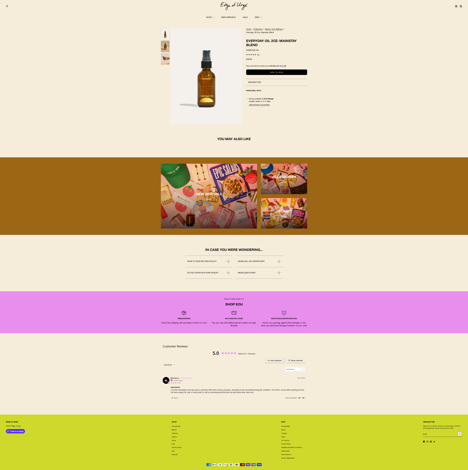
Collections (258, 29)
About (283, 430)
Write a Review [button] (297, 360)
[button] (299, 398)
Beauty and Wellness (274, 29)
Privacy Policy (286, 444)
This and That (176, 447)
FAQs (283, 437)
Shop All (174, 454)
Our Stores (285, 440)
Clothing (175, 433)
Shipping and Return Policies (291, 447)
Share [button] (176, 398)
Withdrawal (285, 451)
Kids (173, 444)
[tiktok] (434, 441)
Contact (284, 433)
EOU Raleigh (268, 99)
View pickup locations (259, 105)
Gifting (174, 437)
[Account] (456, 6)
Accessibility (285, 426)
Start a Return (286, 454)
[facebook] (424, 441)
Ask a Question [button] (276, 360)
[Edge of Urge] (234, 6)
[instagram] (427, 441)
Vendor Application (288, 458)
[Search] (7, 6)
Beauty (174, 430)
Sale (173, 451)
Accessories (176, 426)
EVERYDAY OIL (252, 50)
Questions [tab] (168, 365)
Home (248, 29)
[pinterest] (430, 441)
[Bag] (460, 6)
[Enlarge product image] (206, 76)
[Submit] (460, 434)
